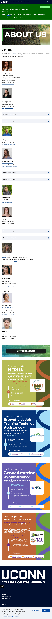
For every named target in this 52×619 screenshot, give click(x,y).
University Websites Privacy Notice (10, 616)
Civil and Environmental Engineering (11, 6)
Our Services (17, 14)
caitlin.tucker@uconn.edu (8, 225)
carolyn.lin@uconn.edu (7, 340)
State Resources (27, 14)
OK (45, 610)
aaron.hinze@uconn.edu (7, 202)
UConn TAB (14, 53)
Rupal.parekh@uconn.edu (8, 314)
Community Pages (7, 18)
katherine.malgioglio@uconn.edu (9, 166)
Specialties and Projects (9, 114)
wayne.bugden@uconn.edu (8, 144)
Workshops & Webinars (39, 14)
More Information (35, 610)
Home (3, 14)
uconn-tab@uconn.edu (7, 55)
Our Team (9, 14)
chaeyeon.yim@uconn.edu (8, 287)
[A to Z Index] (50, 2)
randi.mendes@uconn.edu (8, 84)
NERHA (15, 261)
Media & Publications (19, 18)
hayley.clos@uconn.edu (7, 108)
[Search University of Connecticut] (48, 2)
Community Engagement (7, 163)
